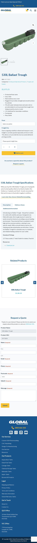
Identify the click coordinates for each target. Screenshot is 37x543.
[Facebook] (11, 432)
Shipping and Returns (8, 485)
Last (2, 355)
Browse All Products (8, 477)
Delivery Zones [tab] (20, 205)
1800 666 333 (30, 324)
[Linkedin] (21, 432)
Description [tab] (7, 205)
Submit (5, 405)
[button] (33, 25)
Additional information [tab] (10, 208)
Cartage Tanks (6, 465)
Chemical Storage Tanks (9, 468)
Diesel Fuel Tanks (7, 462)
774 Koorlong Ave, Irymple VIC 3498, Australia (7, 529)
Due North (24, 541)
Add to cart (19, 153)
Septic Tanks (5, 474)
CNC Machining (6, 443)
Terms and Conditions (8, 490)
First (2, 349)
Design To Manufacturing (9, 446)
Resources (5, 452)
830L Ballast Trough (18, 290)
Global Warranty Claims (9, 496)
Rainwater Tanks (7, 471)
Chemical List (10, 245)
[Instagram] (16, 432)
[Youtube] (26, 432)
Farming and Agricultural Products (17, 81)
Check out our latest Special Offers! (11, 2)
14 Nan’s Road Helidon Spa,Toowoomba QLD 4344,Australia (10, 516)
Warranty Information (8, 493)
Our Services (5, 449)
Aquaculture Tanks (7, 459)
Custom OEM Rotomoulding (10, 440)
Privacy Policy (6, 488)
